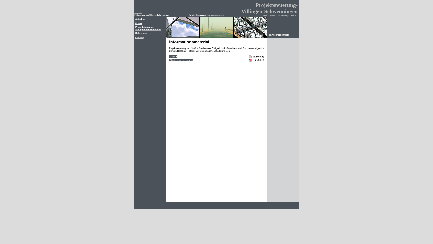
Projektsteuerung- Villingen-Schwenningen (148, 28)
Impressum (201, 15)
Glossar (173, 56)
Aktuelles (140, 19)
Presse (138, 23)
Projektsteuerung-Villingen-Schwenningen (151, 15)
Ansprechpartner (280, 35)
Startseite (138, 13)
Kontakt (192, 15)
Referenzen (141, 33)
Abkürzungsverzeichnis (181, 60)
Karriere (139, 37)
